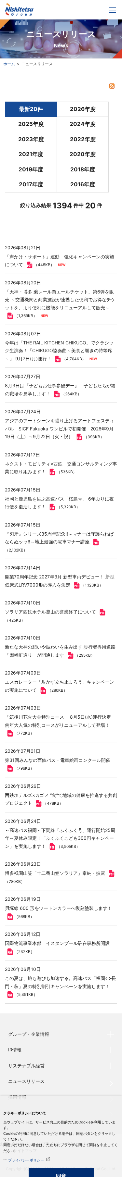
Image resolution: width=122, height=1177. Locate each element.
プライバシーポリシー (26, 1160)
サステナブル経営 (26, 1065)
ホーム (9, 63)
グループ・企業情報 (28, 1034)
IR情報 (14, 1049)
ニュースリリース (26, 1081)
